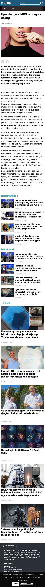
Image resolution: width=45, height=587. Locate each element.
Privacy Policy (8, 563)
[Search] (41, 3)
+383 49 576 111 (12, 568)
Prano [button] (16, 584)
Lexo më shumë (26, 584)
